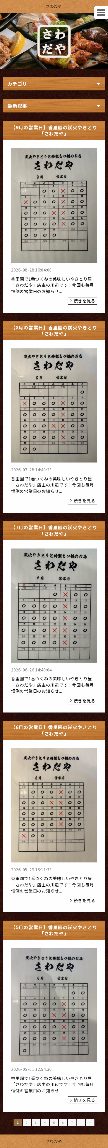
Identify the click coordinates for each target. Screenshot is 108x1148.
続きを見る (85, 300)
